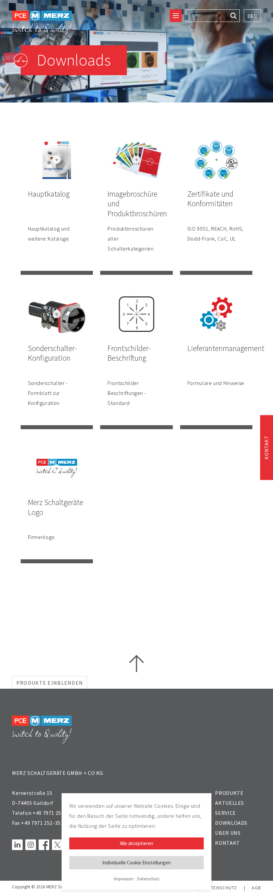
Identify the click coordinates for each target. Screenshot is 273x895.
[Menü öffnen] (176, 15)
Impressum (124, 879)
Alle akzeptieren (136, 843)
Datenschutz (148, 879)
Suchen (233, 16)
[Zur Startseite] (42, 25)
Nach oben (136, 663)
